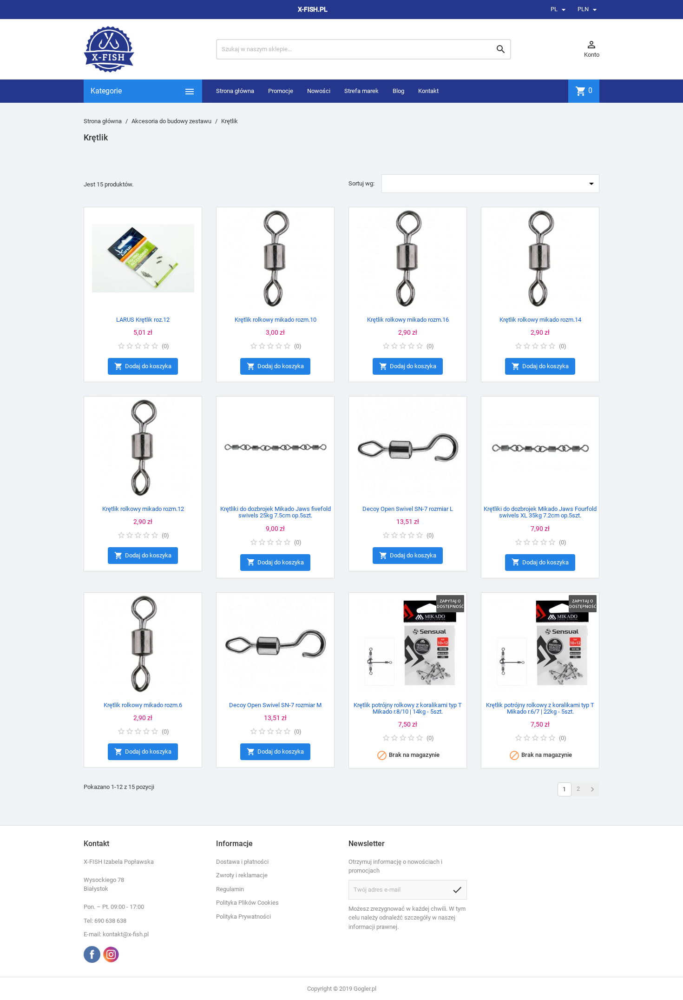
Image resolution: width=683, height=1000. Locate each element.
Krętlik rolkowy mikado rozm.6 (143, 705)
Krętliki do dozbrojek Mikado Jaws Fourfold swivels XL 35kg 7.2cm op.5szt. (540, 512)
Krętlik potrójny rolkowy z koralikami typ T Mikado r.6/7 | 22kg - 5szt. (540, 708)
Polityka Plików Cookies (247, 902)
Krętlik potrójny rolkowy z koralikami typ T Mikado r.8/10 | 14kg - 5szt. (408, 708)
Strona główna (235, 90)
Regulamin (230, 889)
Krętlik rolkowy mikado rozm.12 (143, 508)
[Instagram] (111, 954)
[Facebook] (92, 954)
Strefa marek (361, 90)
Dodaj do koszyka (142, 366)
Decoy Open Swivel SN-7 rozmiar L (407, 508)
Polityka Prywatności (243, 916)
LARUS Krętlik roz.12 (143, 319)
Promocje (280, 90)
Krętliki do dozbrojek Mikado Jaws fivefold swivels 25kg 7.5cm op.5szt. (275, 512)
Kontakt (428, 90)
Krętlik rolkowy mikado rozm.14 (540, 319)
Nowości (318, 90)
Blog (398, 90)
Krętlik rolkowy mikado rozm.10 (275, 319)
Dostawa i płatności (242, 861)
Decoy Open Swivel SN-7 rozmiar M (275, 705)
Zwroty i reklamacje (242, 875)
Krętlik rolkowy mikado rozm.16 (408, 319)
